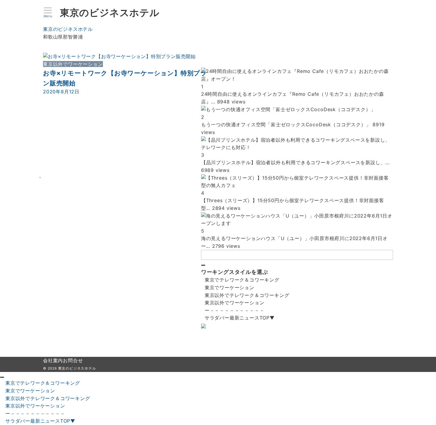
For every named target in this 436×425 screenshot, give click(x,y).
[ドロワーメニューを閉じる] (2, 377)
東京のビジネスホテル (110, 12)
